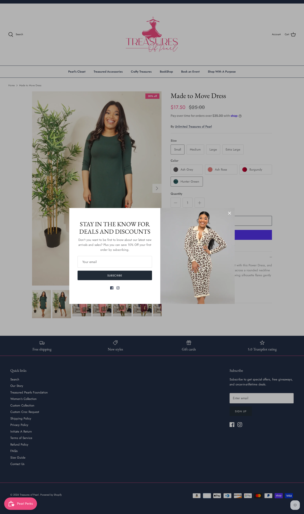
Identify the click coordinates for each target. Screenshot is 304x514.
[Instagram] (118, 287)
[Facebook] (111, 287)
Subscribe (114, 275)
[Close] (229, 213)
